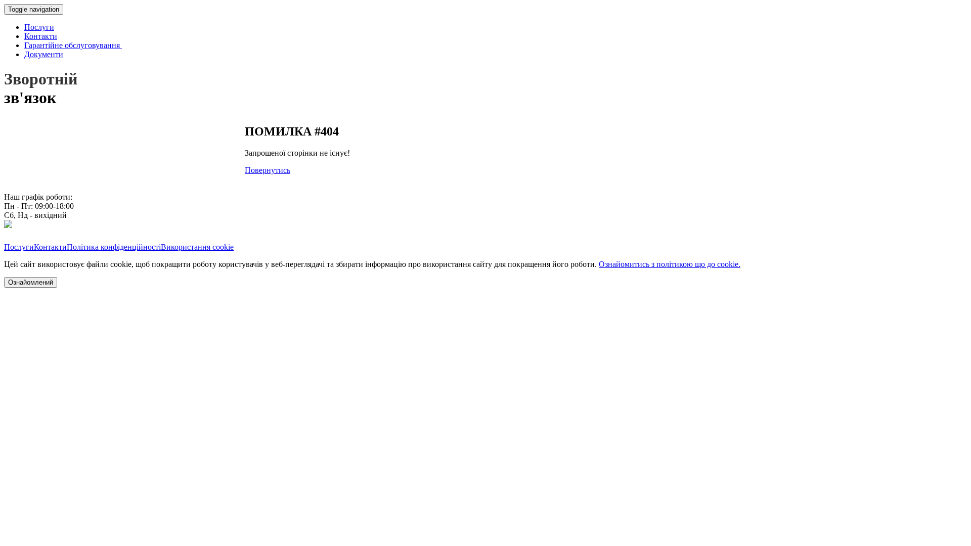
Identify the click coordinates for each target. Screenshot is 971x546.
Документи (43, 54)
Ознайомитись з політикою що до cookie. (669, 264)
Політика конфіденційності (114, 247)
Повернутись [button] (267, 170)
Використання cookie (197, 247)
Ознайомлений (30, 282)
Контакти (40, 36)
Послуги (39, 27)
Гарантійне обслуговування (73, 45)
